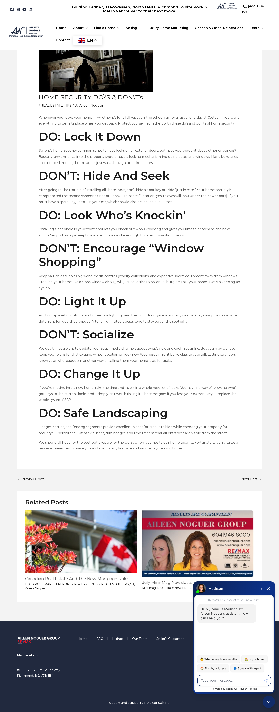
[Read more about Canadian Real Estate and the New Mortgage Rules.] (81, 541)
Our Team (140, 639)
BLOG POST (34, 584)
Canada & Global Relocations (219, 28)
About (78, 28)
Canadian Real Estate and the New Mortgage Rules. (77, 578)
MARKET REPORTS (58, 584)
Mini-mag (149, 588)
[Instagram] (18, 9)
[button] (86, 28)
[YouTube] (24, 9)
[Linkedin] (30, 9)
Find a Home (104, 28)
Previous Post (30, 479)
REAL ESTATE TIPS (56, 105)
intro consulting (157, 703)
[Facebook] (12, 9)
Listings (117, 639)
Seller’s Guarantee (170, 639)
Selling (131, 28)
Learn (255, 28)
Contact (63, 40)
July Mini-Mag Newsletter (168, 582)
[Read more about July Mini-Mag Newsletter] (198, 543)
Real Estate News (87, 584)
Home (61, 28)
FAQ (99, 639)
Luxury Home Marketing (168, 28)
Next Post (251, 479)
